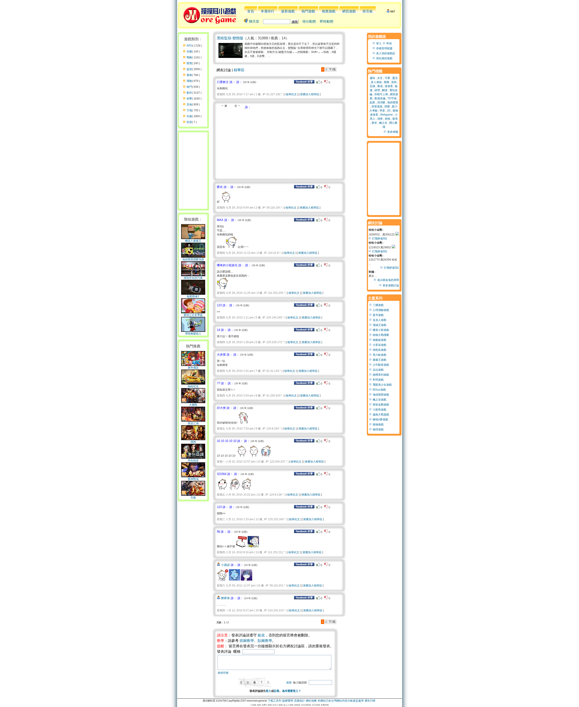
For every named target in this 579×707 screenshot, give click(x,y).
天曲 (193, 497)
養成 (380, 86)
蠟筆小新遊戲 (381, 330)
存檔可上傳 (381, 94)
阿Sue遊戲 (379, 389)
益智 (189, 69)
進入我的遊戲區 (385, 53)
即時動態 (326, 21)
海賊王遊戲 (379, 325)
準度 (382, 110)
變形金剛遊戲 (381, 404)
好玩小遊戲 (278, 705)
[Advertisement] (255, 143)
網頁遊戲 (349, 11)
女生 (380, 78)
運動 (189, 81)
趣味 (372, 78)
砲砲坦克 (193, 386)
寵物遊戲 (378, 424)
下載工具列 (274, 700)
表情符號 (223, 672)
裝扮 (394, 82)
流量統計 (299, 700)
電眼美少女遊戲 (382, 384)
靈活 (395, 78)
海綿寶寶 (392, 102)
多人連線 (376, 82)
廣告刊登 (370, 700)
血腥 (372, 102)
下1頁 (332, 69)
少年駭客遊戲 (381, 364)
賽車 (189, 75)
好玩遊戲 (316, 705)
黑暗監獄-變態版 (230, 38)
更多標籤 (392, 131)
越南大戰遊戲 (381, 414)
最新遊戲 (288, 11)
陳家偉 (225, 598)
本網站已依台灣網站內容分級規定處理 (341, 700)
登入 (268, 691)
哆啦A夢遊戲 (380, 419)
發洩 (395, 118)
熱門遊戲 (308, 11)
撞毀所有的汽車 (193, 278)
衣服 (189, 116)
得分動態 (309, 21)
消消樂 (381, 102)
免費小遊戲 (267, 705)
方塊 (189, 110)
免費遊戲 (325, 705)
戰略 (189, 57)
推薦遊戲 (328, 11)
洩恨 (380, 118)
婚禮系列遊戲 (381, 374)
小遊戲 (253, 705)
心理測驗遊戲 (381, 310)
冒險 (387, 118)
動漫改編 (380, 98)
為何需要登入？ (291, 691)
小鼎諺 (225, 565)
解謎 (384, 90)
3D (389, 110)
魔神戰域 (193, 479)
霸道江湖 (193, 423)
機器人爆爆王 (193, 240)
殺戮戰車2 (193, 296)
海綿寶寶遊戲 (381, 394)
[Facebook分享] (304, 82)
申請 (389, 43)
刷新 (289, 682)
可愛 (387, 78)
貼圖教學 (265, 641)
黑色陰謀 (193, 460)
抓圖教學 (247, 641)
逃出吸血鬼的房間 (388, 280)
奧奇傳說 (193, 367)
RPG (189, 45)
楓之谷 (383, 122)
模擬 (386, 82)
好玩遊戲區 (306, 705)
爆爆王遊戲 (379, 359)
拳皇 (374, 122)
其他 (189, 104)
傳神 (193, 442)
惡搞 (372, 86)
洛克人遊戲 (379, 320)
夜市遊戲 (378, 315)
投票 (189, 122)
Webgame (386, 114)
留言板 (368, 11)
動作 (189, 92)
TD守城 (391, 98)
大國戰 (193, 404)
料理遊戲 (378, 379)
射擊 (189, 98)
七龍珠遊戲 (379, 409)
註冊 (276, 691)
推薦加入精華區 (309, 94)
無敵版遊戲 (379, 340)
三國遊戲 (378, 305)
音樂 (189, 51)
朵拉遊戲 (378, 369)
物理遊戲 (378, 429)
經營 (377, 90)
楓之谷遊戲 (379, 399)
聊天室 (254, 21)
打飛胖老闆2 (379, 238)
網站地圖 (311, 700)
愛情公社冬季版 (193, 315)
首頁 (250, 11)
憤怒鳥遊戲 (379, 349)
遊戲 (259, 705)
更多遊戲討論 (391, 285)
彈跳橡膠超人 (193, 333)
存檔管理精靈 (384, 48)
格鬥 (189, 86)
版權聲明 (287, 700)
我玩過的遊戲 (384, 58)
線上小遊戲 (288, 705)
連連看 (389, 86)
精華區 (239, 70)
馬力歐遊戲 (379, 354)
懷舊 (189, 63)
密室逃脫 (377, 106)
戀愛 (387, 106)
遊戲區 (297, 705)
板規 (261, 635)
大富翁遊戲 (379, 344)
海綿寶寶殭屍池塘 (193, 259)
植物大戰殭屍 (381, 335)
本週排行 (267, 11)
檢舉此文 (291, 94)
